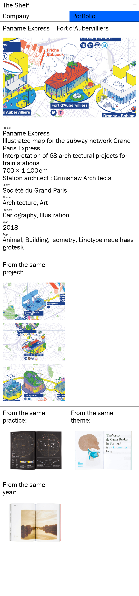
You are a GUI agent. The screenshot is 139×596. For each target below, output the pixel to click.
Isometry (63, 239)
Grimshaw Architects (82, 178)
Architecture (20, 202)
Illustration (54, 215)
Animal (12, 239)
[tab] (35, 16)
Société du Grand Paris (35, 190)
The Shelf (16, 5)
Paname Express (26, 133)
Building (36, 239)
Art (44, 202)
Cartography (20, 215)
